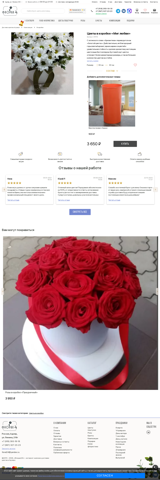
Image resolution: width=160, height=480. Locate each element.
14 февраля (121, 431)
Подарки (130, 21)
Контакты (154, 2)
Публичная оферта (61, 453)
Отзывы (103, 2)
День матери (121, 433)
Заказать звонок (101, 13)
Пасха (118, 447)
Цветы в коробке (36, 413)
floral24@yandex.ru (10, 452)
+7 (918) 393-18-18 (104, 9)
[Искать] (24, 11)
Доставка (118, 2)
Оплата (94, 2)
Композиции (114, 21)
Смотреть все (80, 212)
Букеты (99, 21)
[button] (155, 189)
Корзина (154, 9)
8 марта (119, 428)
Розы (83, 21)
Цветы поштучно (65, 21)
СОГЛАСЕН (105, 475)
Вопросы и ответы (141, 2)
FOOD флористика (47, 21)
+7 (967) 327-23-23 (104, 11)
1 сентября (29, 21)
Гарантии (128, 2)
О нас (110, 2)
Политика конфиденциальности (51, 476)
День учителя (121, 439)
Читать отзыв (13, 200)
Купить (125, 144)
